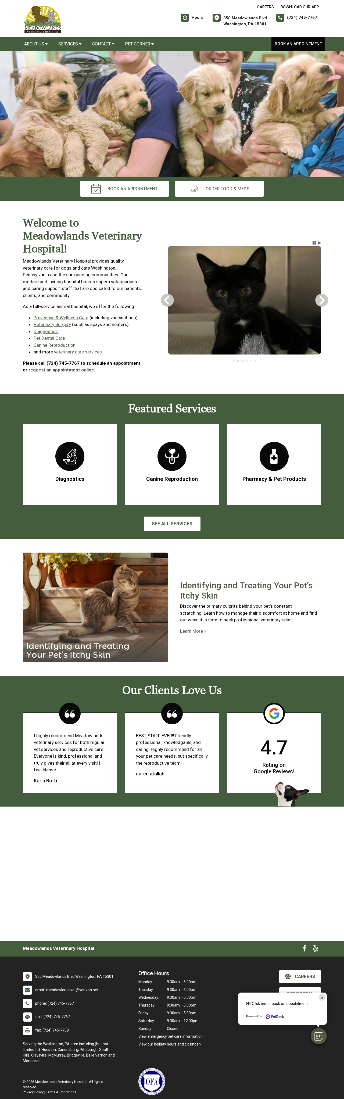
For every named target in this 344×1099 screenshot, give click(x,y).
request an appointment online (61, 370)
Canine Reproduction (55, 345)
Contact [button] (102, 43)
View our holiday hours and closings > (169, 1044)
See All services (172, 523)
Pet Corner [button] (138, 43)
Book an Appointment (298, 43)
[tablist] (244, 361)
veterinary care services (78, 352)
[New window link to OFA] (153, 1081)
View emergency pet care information (170, 1036)
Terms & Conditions (61, 1092)
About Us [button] (34, 43)
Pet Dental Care (49, 338)
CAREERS (265, 7)
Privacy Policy (33, 1092)
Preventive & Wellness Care (61, 317)
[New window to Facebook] (304, 949)
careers (305, 976)
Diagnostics (46, 331)
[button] (319, 1036)
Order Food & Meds (227, 188)
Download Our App (300, 7)
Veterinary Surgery (52, 324)
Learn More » (193, 631)
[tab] (233, 361)
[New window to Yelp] (315, 949)
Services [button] (68, 43)
